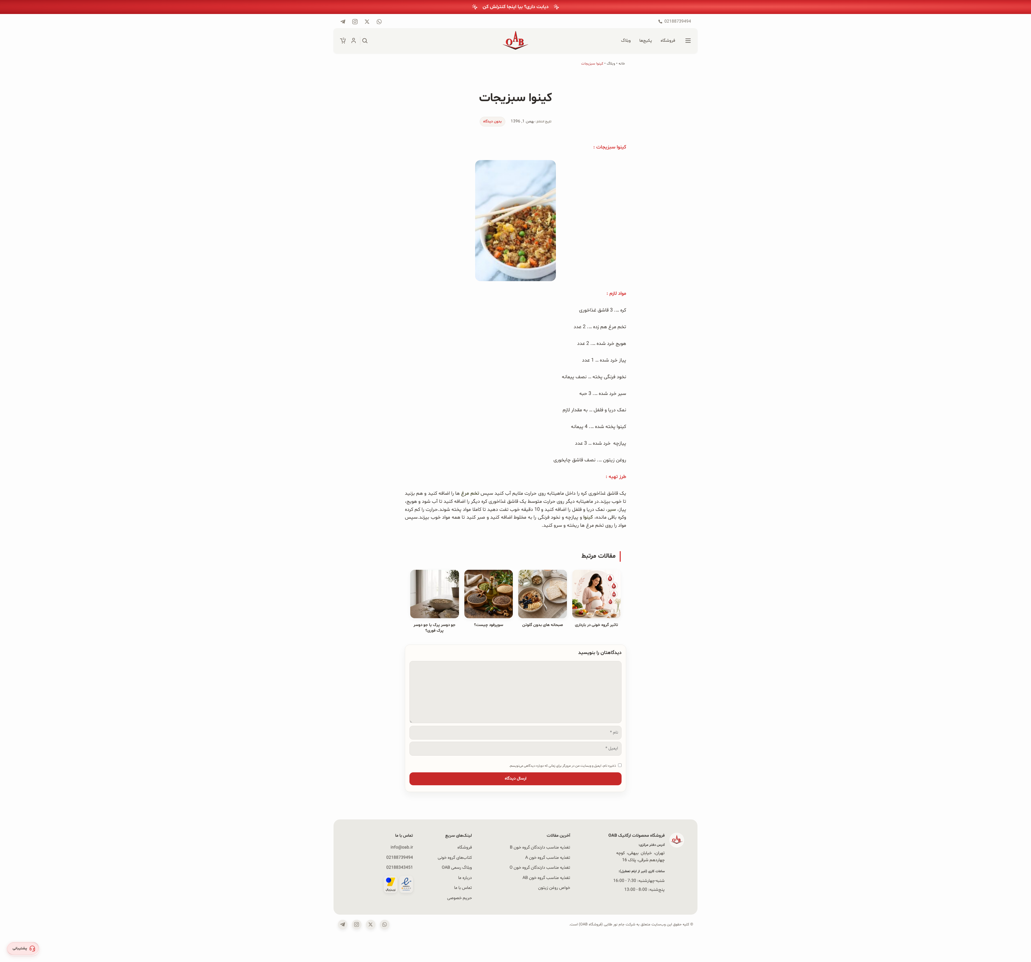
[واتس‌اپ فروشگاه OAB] (385, 924)
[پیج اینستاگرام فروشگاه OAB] (355, 21)
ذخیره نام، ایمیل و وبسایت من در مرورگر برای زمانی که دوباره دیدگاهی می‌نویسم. (562, 765)
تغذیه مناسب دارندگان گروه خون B (540, 847)
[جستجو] (365, 40)
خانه (622, 63)
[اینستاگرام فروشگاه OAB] (357, 924)
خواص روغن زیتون (554, 888)
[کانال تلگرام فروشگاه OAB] (343, 21)
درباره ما (465, 877)
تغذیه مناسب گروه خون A (547, 857)
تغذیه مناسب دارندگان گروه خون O (540, 868)
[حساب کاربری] (353, 40)
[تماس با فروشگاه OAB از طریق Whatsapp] (379, 21)
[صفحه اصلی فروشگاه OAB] (515, 41)
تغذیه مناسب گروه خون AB (546, 877)
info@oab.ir (402, 847)
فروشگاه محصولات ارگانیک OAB (636, 836)
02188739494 (399, 857)
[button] (22, 949)
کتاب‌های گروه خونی (455, 857)
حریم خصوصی (459, 898)
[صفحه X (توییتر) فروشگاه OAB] (371, 924)
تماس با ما (463, 888)
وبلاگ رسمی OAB (457, 868)
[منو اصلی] (688, 40)
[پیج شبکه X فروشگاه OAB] (367, 21)
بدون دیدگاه (492, 121)
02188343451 (399, 868)
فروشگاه (464, 847)
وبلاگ (611, 63)
